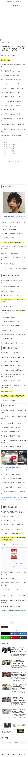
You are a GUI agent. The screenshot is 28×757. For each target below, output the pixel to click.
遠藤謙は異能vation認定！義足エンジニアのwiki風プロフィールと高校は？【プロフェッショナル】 (14, 500)
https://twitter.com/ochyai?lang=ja (16, 216)
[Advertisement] (14, 24)
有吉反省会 (5, 627)
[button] (22, 637)
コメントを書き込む (14, 742)
